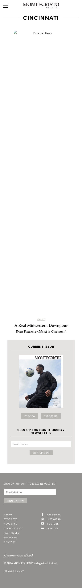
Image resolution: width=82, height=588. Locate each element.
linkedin (52, 528)
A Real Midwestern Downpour (41, 325)
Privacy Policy (14, 571)
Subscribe (51, 416)
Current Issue (13, 528)
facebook (53, 514)
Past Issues (11, 533)
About (8, 514)
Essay (41, 319)
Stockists (10, 519)
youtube (53, 523)
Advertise (10, 523)
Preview (29, 416)
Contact (10, 542)
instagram (54, 519)
